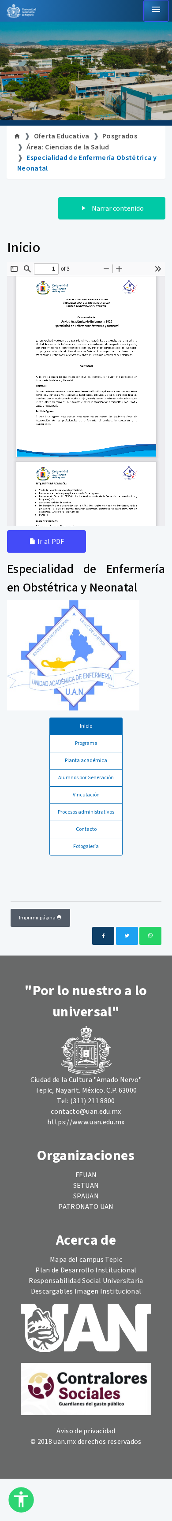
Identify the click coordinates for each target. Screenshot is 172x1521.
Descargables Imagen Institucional (86, 1291)
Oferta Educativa (62, 136)
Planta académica (86, 760)
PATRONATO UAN (85, 1207)
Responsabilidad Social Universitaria (86, 1281)
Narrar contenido (117, 208)
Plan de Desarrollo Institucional (85, 1270)
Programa (86, 743)
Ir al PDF (50, 542)
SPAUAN (86, 1196)
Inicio (86, 726)
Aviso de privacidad (85, 1431)
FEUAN (86, 1175)
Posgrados (119, 136)
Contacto (86, 829)
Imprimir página (37, 918)
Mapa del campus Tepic (86, 1259)
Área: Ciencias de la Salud (67, 147)
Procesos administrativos (86, 812)
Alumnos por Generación (86, 777)
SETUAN (86, 1185)
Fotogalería (86, 846)
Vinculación (86, 795)
